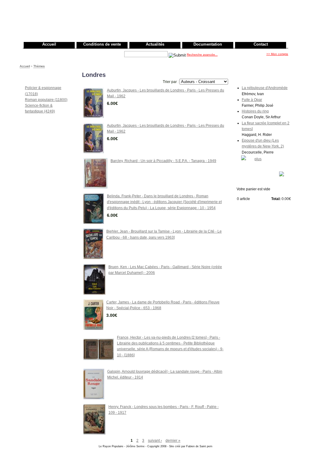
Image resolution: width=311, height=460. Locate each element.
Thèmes (39, 66)
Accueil (49, 44)
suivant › (155, 440)
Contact (261, 44)
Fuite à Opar (252, 100)
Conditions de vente (102, 44)
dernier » (173, 440)
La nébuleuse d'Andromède (265, 88)
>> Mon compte (277, 54)
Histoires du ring (255, 111)
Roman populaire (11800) (46, 100)
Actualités (155, 44)
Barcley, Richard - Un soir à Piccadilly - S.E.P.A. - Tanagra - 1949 (163, 161)
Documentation (207, 44)
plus (258, 159)
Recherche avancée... (202, 54)
